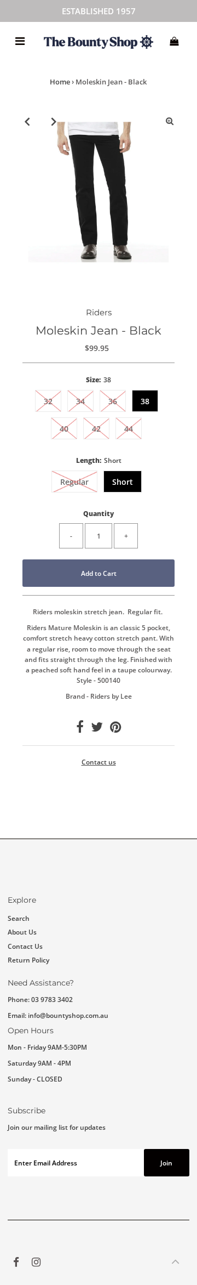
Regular (74, 482)
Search (19, 918)
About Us (22, 931)
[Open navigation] (20, 41)
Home (60, 82)
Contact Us (25, 946)
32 (48, 401)
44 (128, 428)
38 (145, 401)
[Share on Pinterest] (115, 728)
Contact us (99, 762)
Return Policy (28, 959)
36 (112, 401)
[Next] (54, 121)
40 (64, 428)
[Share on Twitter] (97, 728)
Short (122, 482)
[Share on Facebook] (80, 728)
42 (96, 428)
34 (80, 401)
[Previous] (27, 121)
